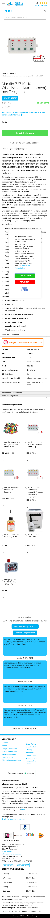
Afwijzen (25, 282)
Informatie (30, 753)
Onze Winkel (31, 747)
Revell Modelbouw (9, 754)
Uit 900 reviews (41, 5)
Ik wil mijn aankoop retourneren (14, 819)
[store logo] (15, 4)
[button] (4, 460)
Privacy (28, 764)
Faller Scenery (7, 757)
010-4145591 (7, 851)
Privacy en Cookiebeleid (22, 267)
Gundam (5, 743)
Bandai (4, 746)
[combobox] (25, 18)
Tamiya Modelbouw (9, 748)
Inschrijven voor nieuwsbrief (15, 865)
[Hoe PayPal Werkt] (25, 830)
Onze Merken (31, 744)
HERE (23, 810)
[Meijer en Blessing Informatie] (11, 11)
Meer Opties (24, 289)
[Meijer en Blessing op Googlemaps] (6, 11)
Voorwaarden (31, 756)
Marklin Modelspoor (9, 751)
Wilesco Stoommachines (11, 760)
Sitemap (29, 750)
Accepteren (24, 276)
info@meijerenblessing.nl (11, 854)
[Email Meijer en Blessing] (9, 11)
